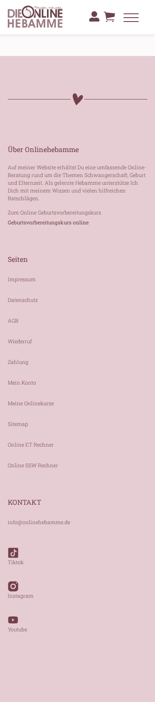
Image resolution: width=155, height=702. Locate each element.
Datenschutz (23, 299)
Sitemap (18, 423)
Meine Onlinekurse (31, 403)
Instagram (21, 595)
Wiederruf (20, 341)
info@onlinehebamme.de (39, 522)
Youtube (17, 629)
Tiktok (16, 562)
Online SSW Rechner (33, 465)
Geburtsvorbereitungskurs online (48, 222)
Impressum (22, 279)
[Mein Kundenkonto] (94, 16)
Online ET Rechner (31, 444)
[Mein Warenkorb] (109, 19)
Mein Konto (22, 382)
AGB (13, 320)
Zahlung (18, 361)
